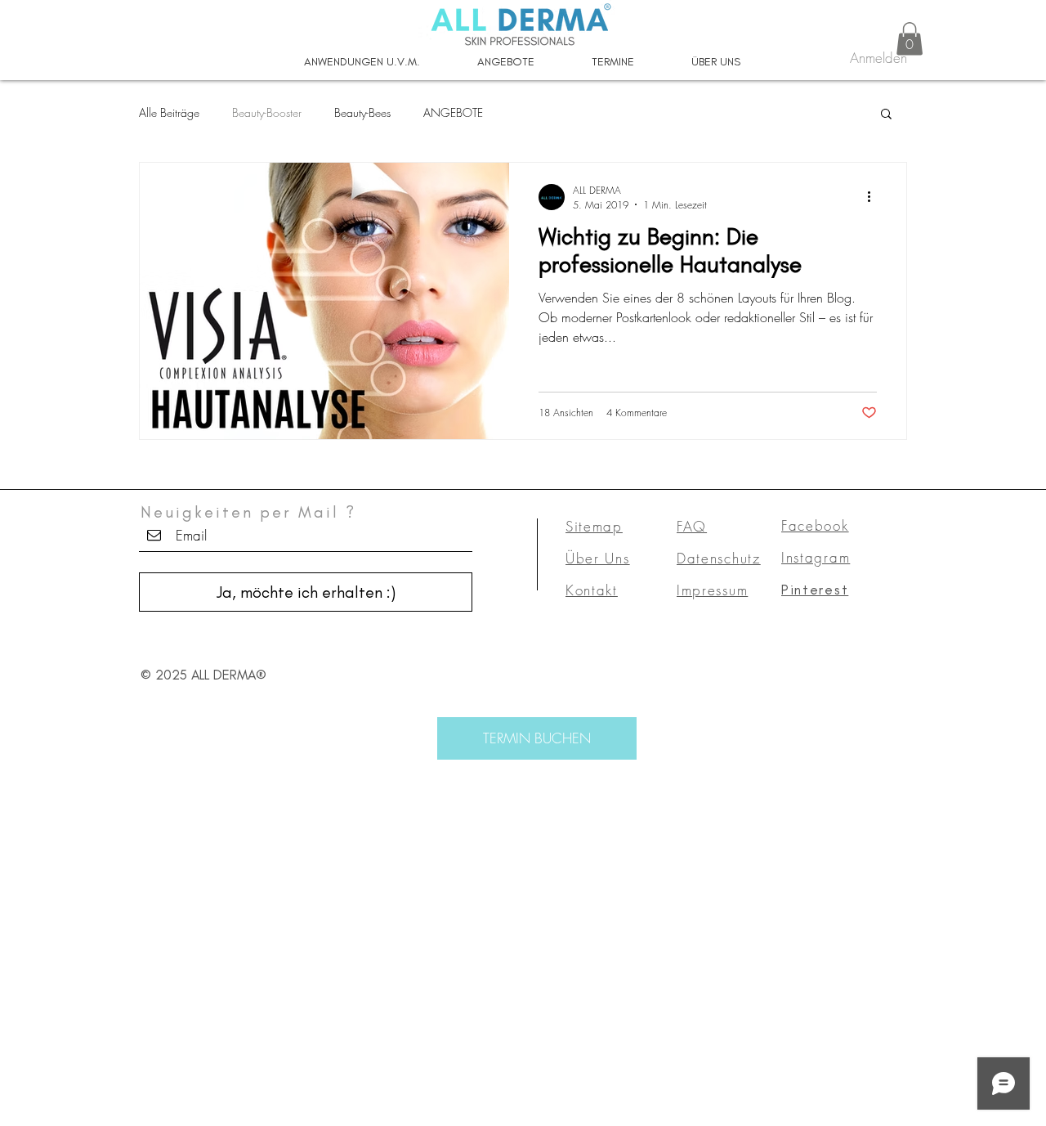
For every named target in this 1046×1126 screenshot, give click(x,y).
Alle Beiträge (169, 112)
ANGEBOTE (453, 112)
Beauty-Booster (267, 112)
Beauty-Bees (362, 112)
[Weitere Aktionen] (874, 197)
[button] (909, 39)
